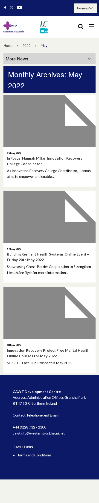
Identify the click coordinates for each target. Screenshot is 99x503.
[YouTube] (19, 8)
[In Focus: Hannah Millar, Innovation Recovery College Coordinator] (49, 121)
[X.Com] (12, 8)
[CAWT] (25, 27)
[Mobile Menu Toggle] (91, 26)
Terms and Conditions (34, 455)
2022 (26, 45)
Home (7, 45)
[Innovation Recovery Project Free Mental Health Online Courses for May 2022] (49, 313)
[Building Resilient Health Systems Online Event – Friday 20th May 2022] (49, 217)
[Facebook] (5, 8)
